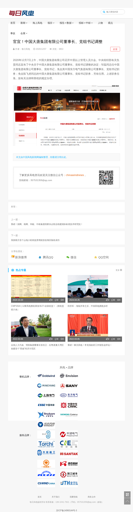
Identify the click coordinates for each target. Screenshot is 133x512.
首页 (12, 22)
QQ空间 (103, 257)
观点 (110, 22)
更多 (118, 270)
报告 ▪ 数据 (66, 22)
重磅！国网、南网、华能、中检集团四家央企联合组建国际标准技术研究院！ (47, 224)
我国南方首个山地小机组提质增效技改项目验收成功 (35, 240)
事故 (12, 33)
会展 (22, 33)
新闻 (22, 22)
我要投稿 (74, 497)
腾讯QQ (48, 257)
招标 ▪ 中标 (85, 22)
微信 (73, 257)
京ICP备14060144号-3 (66, 510)
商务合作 (92, 497)
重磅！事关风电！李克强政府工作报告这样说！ (90, 345)
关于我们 (56, 497)
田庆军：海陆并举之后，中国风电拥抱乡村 (88, 306)
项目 (50, 22)
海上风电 (37, 22)
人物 (100, 22)
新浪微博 (21, 257)
